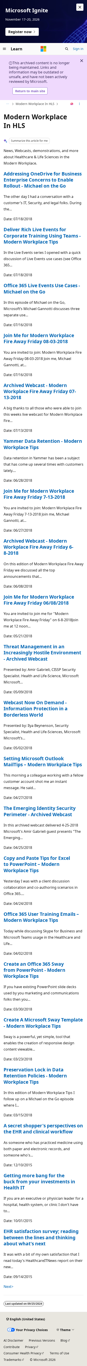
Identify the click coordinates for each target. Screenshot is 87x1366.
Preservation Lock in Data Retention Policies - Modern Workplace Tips (35, 1075)
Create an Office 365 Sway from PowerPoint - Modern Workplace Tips (34, 970)
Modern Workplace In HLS (35, 104)
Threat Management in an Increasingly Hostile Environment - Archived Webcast (42, 652)
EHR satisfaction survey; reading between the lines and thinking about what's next (41, 1237)
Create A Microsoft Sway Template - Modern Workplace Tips (43, 1023)
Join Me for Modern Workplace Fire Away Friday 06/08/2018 (39, 600)
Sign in (78, 49)
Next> (8, 1286)
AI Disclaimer (13, 1340)
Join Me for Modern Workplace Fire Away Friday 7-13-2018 (39, 494)
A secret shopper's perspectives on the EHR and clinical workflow (43, 1128)
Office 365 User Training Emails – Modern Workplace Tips (41, 917)
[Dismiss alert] (79, 7)
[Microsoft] (43, 49)
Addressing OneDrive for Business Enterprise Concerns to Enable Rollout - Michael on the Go (43, 180)
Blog (63, 1340)
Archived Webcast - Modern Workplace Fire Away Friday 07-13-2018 (40, 391)
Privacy (30, 1347)
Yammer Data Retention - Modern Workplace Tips (43, 444)
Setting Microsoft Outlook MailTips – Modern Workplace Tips (43, 761)
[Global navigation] (4, 49)
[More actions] (79, 104)
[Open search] (66, 49)
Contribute (12, 1347)
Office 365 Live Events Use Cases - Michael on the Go (42, 288)
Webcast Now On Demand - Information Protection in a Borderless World (36, 708)
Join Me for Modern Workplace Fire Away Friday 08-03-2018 (39, 338)
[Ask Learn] (72, 104)
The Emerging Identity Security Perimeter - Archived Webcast (40, 811)
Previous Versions (42, 1340)
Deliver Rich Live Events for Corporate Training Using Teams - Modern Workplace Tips (42, 235)
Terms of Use (59, 1353)
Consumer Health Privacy (22, 1353)
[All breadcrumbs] (7, 104)
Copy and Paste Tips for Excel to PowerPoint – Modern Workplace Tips (37, 864)
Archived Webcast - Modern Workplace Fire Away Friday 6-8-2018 (38, 547)
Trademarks (12, 1359)
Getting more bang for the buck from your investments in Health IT (39, 1181)
